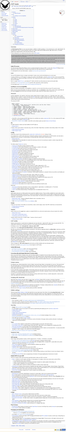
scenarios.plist (15, 169)
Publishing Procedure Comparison (30, 419)
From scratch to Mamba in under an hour (22, 201)
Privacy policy (21, 429)
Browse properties (4, 30)
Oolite (17, 425)
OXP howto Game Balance (17, 326)
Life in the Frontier (15, 389)
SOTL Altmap (14, 401)
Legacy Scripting (22, 287)
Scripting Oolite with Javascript (18, 206)
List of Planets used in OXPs (17, 325)
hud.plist (13, 158)
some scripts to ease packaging (23, 414)
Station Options (15, 387)
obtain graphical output (24, 244)
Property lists (20, 144)
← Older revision (15, 6)
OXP (34, 96)
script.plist (14, 188)
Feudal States (34, 406)
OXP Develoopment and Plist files (18, 251)
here (19, 141)
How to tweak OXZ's (54, 308)
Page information (4, 29)
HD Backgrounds (15, 373)
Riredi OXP (43, 374)
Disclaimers (34, 429)
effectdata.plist (15, 152)
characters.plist (15, 145)
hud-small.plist (20, 158)
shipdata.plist (14, 174)
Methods (38, 279)
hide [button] (24, 10)
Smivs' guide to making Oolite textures (19, 214)
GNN (13, 376)
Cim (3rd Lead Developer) (60, 64)
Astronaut (53, 406)
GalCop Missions (15, 366)
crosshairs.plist (15, 148)
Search (1, 17)
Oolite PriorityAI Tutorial (16, 130)
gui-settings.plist (15, 157)
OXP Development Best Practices (18, 316)
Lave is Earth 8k (15, 407)
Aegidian (19, 279)
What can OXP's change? (21, 307)
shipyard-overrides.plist (16, 179)
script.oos (14, 189)
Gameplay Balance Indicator (17, 420)
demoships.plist (15, 186)
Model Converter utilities (16, 199)
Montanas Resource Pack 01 (17, 396)
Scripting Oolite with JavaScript (24, 286)
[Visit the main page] (5, 5)
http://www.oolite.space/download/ (38, 70)
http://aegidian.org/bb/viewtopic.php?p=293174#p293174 (48, 301)
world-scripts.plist (15, 183)
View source (22, 1)
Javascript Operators (16, 311)
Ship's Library (14, 386)
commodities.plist (15, 147)
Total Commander (19, 82)
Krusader (26, 82)
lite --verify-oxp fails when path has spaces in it (21, 250)
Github (13, 319)
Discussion (16, 1)
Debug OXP (15, 241)
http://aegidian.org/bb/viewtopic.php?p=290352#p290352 (33, 300)
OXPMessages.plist (16, 164)
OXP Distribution (15, 415)
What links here (4, 23)
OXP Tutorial (14, 344)
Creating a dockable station (17, 345)
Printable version (4, 26)
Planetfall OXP (15, 406)
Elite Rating (18, 423)
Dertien (33, 201)
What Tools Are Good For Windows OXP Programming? (22, 330)
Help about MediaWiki (5, 15)
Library (13, 359)
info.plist (16, 114)
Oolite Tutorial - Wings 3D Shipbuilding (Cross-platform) (22, 335)
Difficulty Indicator (28, 420)
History (27, 1)
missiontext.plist (15, 162)
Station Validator (15, 378)
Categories (13, 425)
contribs (29, 5)
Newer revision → (28, 6)
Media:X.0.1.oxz (21, 81)
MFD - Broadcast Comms (17, 393)
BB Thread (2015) (30, 343)
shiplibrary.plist (15, 177)
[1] (23, 418)
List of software (15, 323)
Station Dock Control (16, 380)
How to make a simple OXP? (17, 351)
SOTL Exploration (15, 400)
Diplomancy (14, 368)
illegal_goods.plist (15, 160)
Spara (33, 340)
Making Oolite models (16, 198)
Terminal (18, 230)
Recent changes (4, 13)
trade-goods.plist (15, 182)
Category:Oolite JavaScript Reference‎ (19, 312)
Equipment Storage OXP (16, 385)
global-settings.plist (15, 156)
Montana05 (14, 315)
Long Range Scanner (16, 327)
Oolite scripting (22, 425)
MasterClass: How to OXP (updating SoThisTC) (21, 340)
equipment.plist (15, 153)
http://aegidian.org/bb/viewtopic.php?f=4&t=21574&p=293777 (41, 303)
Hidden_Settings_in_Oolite (23, 292)
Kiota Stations (51, 374)
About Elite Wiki (27, 429)
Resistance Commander (16, 403)
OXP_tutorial (37, 53)
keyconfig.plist (15, 161)
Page (12, 1)
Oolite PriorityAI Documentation (18, 129)
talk (27, 5)
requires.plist (46, 118)
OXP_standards (45, 415)
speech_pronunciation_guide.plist (18, 181)
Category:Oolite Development (17, 313)
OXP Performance (15, 348)
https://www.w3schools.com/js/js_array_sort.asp (31, 315)
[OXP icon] (62, 12)
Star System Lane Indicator (17, 397)
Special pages (4, 25)
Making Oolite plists (16, 138)
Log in (64, 0)
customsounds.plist (15, 149)
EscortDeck (24, 403)
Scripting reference (15, 207)
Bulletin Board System (16, 381)
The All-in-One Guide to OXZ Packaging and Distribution (29, 84)
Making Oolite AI (15, 126)
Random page (4, 14)
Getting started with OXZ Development (19, 341)
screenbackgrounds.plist (16, 170)
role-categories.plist (15, 168)
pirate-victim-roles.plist (16, 165)
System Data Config (16, 370)
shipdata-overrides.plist (16, 175)
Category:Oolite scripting (16, 309)
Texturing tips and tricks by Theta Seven (19, 215)
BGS (13, 374)
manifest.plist (17, 115)
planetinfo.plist (15, 166)
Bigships (13, 395)
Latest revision (21, 6)
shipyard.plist (14, 178)
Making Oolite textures (16, 212)
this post (18, 412)
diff (12, 6)
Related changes (4, 24)
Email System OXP (16, 382)
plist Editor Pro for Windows (17, 248)
